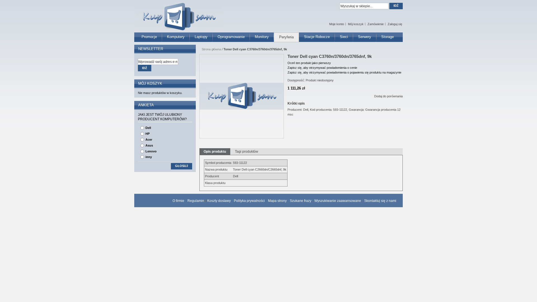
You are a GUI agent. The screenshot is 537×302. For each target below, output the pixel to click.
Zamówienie (376, 24)
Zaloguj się (395, 24)
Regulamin (195, 201)
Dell (148, 127)
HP (147, 133)
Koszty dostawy (219, 201)
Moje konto (336, 24)
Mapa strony (277, 201)
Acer (148, 139)
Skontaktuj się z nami (380, 201)
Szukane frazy (300, 201)
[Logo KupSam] (178, 13)
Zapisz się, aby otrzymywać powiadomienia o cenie (322, 67)
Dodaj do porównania (388, 96)
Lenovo (151, 151)
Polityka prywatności (249, 201)
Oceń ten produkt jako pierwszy (309, 63)
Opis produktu (215, 152)
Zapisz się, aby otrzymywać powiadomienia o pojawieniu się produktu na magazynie (344, 72)
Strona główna (211, 49)
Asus (149, 145)
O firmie (178, 201)
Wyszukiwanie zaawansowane (337, 201)
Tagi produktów (246, 152)
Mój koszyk (356, 24)
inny (148, 157)
